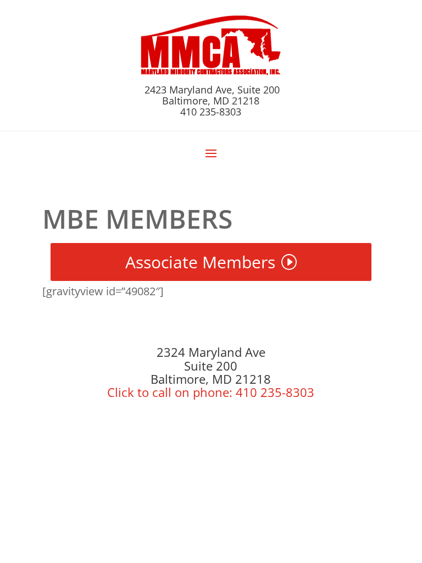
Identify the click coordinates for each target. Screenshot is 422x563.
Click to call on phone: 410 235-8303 (210, 392)
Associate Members (200, 262)
